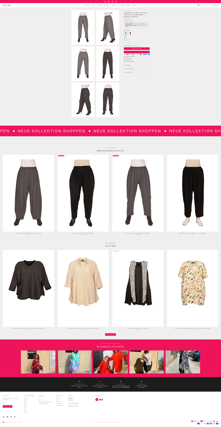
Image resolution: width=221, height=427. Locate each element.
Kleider (25, 410)
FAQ (39, 398)
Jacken (25, 408)
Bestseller (26, 398)
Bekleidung (107, 5)
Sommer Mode (110, 334)
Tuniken (25, 403)
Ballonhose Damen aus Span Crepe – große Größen (28, 233)
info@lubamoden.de (74, 405)
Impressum (58, 398)
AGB (57, 400)
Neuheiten (26, 400)
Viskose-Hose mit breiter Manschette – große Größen (192, 233)
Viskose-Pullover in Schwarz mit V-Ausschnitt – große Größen (28, 328)
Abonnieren (7, 406)
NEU (93, 5)
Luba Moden (127, 10)
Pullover (25, 405)
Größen (114, 5)
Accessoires (122, 5)
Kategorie (99, 5)
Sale (24, 401)
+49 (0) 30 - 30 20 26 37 (74, 403)
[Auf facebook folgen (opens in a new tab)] (105, 1)
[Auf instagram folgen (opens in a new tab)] (109, 1)
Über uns (40, 400)
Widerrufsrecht (59, 403)
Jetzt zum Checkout (136, 52)
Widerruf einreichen (60, 405)
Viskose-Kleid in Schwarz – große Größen (138, 328)
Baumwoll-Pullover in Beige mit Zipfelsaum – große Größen (83, 328)
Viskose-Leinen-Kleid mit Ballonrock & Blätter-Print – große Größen (193, 328)
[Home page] (7, 5)
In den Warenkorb (137, 48)
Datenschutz (58, 401)
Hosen (25, 412)
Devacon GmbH (114, 422)
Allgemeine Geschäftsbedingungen (45, 401)
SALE (128, 5)
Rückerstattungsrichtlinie (43, 403)
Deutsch (207, 5)
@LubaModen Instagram (110, 347)
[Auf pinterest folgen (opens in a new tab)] (112, 1)
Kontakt (134, 5)
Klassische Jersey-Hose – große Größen (83, 233)
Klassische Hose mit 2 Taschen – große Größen (138, 233)
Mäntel (25, 407)
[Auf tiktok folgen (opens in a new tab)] (116, 1)
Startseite (87, 5)
